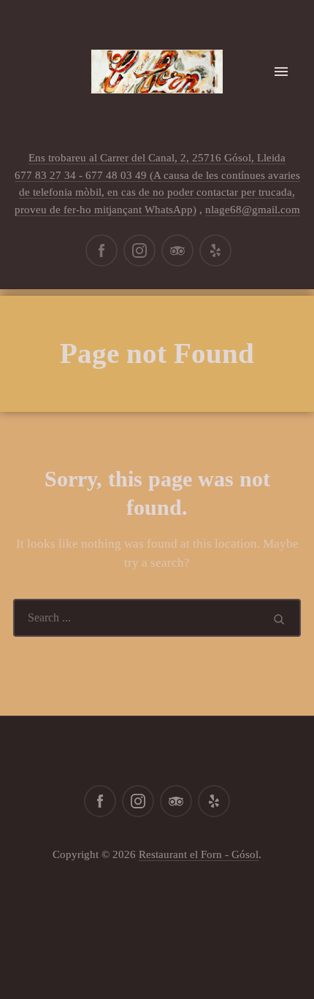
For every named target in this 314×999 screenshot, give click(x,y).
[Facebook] (101, 250)
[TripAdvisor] (177, 250)
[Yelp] (215, 250)
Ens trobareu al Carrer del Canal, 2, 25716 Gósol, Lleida (157, 158)
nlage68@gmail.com (252, 209)
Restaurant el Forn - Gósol (199, 854)
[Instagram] (139, 250)
